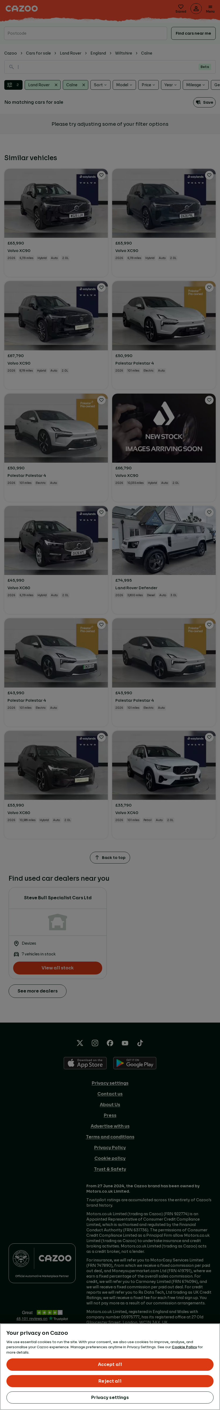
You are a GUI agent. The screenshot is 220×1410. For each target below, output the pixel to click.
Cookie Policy (184, 1347)
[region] (110, 1366)
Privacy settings (110, 1397)
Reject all (110, 1381)
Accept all (110, 1364)
